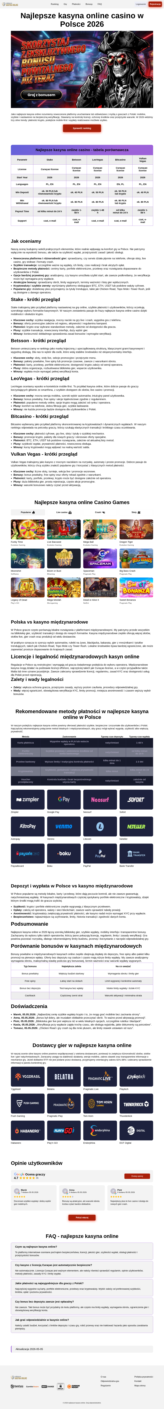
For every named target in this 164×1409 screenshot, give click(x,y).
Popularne (26, 512)
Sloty (134, 512)
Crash (98, 512)
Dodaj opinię (137, 1176)
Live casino (62, 512)
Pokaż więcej (82, 1217)
